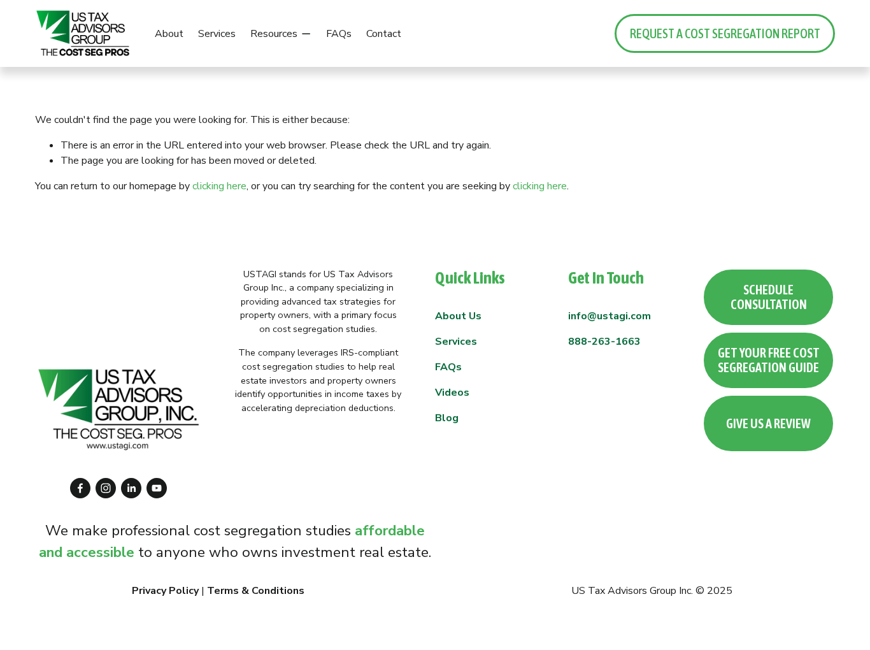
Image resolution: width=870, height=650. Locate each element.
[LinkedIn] (131, 488)
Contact (383, 34)
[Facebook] (80, 488)
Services (217, 34)
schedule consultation (769, 297)
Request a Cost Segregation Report (725, 33)
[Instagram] (106, 488)
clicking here (219, 186)
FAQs (339, 34)
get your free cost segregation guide (769, 360)
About (169, 34)
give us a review (768, 423)
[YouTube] (156, 488)
